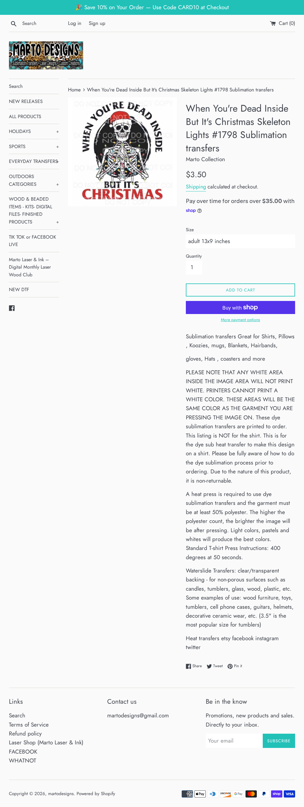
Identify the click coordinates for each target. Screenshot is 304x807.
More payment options (240, 320)
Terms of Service (29, 725)
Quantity (194, 256)
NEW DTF (19, 289)
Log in (74, 23)
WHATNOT (22, 761)
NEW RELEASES (26, 101)
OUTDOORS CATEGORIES (34, 180)
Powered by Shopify (96, 793)
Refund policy (25, 734)
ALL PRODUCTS (25, 116)
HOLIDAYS (34, 131)
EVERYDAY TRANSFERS (34, 161)
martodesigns (61, 793)
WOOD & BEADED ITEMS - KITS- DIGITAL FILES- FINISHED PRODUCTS (34, 210)
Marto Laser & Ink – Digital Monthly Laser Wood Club (30, 267)
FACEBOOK (23, 752)
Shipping (196, 187)
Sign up (97, 23)
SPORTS (34, 146)
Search (16, 86)
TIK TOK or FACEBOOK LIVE (32, 241)
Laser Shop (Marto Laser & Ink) (46, 742)
